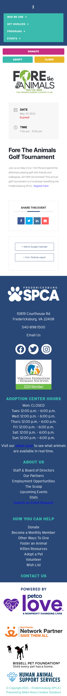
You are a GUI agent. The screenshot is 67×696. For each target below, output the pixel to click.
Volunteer (33, 559)
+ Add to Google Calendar (34, 246)
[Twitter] (33, 349)
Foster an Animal (33, 543)
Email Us (34, 335)
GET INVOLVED (16, 24)
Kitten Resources (33, 549)
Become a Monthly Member (33, 532)
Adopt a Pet (33, 554)
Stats (33, 497)
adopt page (24, 445)
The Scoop (33, 486)
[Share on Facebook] (21, 220)
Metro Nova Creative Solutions (41, 692)
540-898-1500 (33, 327)
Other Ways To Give (33, 538)
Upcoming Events (33, 492)
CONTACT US (33, 576)
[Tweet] (29, 220)
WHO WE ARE (15, 16)
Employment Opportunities (33, 481)
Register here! (41, 186)
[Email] (45, 220)
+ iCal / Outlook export (34, 257)
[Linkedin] (37, 220)
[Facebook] (20, 349)
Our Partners (33, 476)
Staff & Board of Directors (33, 470)
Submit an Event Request (33, 503)
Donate (33, 527)
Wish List (33, 565)
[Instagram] (46, 349)
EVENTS (12, 38)
